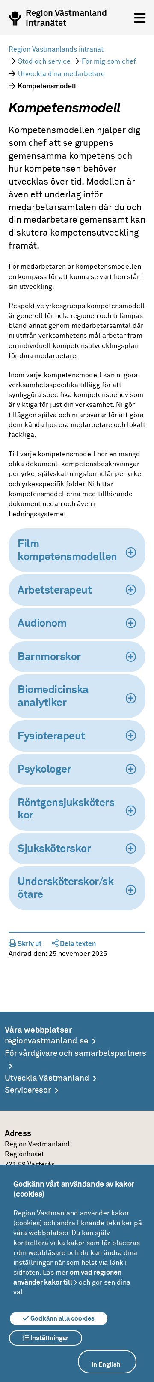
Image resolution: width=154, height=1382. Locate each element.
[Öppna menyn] (139, 18)
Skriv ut (28, 943)
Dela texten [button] (77, 943)
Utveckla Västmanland (47, 1078)
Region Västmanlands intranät (56, 49)
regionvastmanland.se (46, 1041)
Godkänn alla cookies (62, 1318)
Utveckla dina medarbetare (61, 73)
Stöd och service (44, 61)
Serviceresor (28, 1090)
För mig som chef (109, 61)
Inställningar (48, 1338)
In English (106, 1364)
